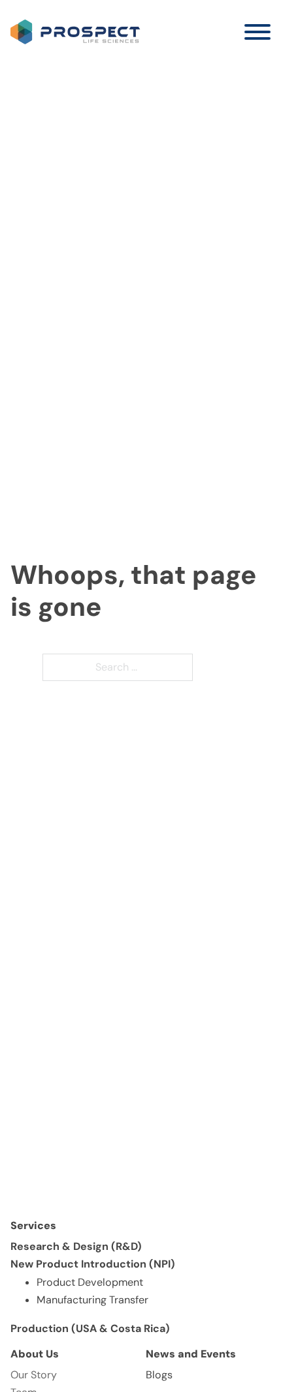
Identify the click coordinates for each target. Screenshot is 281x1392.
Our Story (33, 1375)
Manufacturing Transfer (92, 1300)
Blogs (159, 1375)
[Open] (257, 32)
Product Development (90, 1282)
